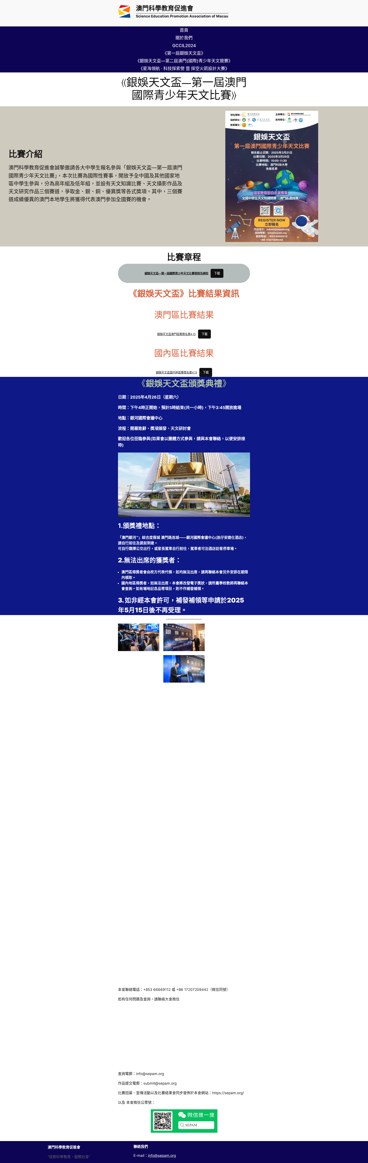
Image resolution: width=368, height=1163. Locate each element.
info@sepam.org (162, 1155)
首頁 (184, 30)
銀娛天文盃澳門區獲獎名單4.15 (176, 334)
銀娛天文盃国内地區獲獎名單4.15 (176, 372)
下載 (217, 273)
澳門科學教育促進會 (164, 8)
